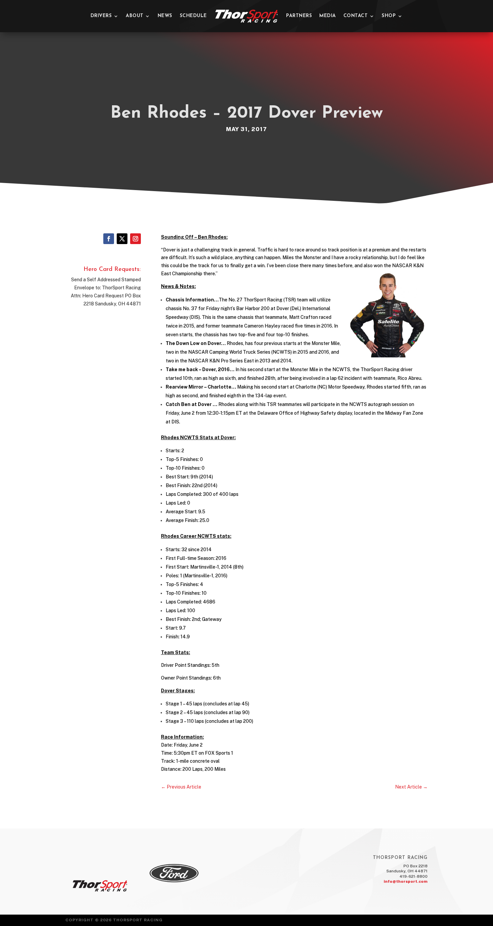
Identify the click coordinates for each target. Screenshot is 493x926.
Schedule (193, 15)
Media (327, 15)
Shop (389, 15)
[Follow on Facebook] (108, 238)
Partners (299, 15)
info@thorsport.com (406, 881)
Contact (355, 15)
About (135, 15)
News (165, 15)
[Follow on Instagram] (135, 238)
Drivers (101, 15)
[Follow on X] (122, 238)
